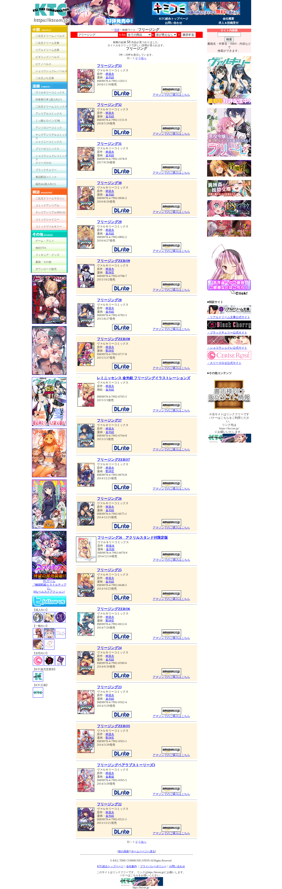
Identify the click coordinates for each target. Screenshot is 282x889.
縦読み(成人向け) (45, 184)
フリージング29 (109, 222)
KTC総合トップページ (173, 18)
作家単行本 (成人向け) (48, 99)
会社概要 (228, 18)
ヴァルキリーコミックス (50, 92)
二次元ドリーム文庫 (47, 42)
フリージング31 (109, 144)
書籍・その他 (43, 262)
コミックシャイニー (47, 219)
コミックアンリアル (47, 205)
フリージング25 (109, 570)
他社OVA (40, 247)
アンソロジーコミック (48, 127)
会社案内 (131, 866)
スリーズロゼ (43, 162)
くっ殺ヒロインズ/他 (47, 120)
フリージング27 (109, 420)
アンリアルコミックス (48, 113)
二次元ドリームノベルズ (50, 35)
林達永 (110, 74)
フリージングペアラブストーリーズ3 (126, 765)
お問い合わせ (173, 22)
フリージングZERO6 (113, 609)
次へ (143, 58)
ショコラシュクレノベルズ (51, 71)
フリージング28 (109, 300)
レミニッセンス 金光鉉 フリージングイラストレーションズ (143, 378)
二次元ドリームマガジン (50, 198)
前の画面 (123, 851)
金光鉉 (110, 77)
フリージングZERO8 (113, 339)
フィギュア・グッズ (47, 254)
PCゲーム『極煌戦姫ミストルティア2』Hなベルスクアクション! (49, 586)
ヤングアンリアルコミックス (51, 135)
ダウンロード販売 (46, 269)
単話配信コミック (46, 177)
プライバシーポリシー (153, 866)
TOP (116, 29)
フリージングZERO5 (113, 726)
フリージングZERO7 (113, 459)
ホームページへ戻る (143, 851)
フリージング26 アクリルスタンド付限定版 (132, 537)
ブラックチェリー (46, 170)
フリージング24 (109, 648)
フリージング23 (109, 687)
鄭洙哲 (110, 272)
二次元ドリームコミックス (51, 106)
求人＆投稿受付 (229, 22)
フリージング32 (109, 105)
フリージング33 (109, 66)
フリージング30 (109, 183)
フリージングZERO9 (113, 261)
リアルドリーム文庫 (47, 50)
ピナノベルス (43, 64)
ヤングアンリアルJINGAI (50, 212)
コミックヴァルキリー (48, 226)
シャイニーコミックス (48, 141)
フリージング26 (109, 498)
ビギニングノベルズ (47, 57)
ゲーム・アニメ (44, 240)
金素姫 (110, 776)
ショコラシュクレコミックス (51, 156)
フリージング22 (109, 804)
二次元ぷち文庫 (44, 78)
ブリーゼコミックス (47, 148)
